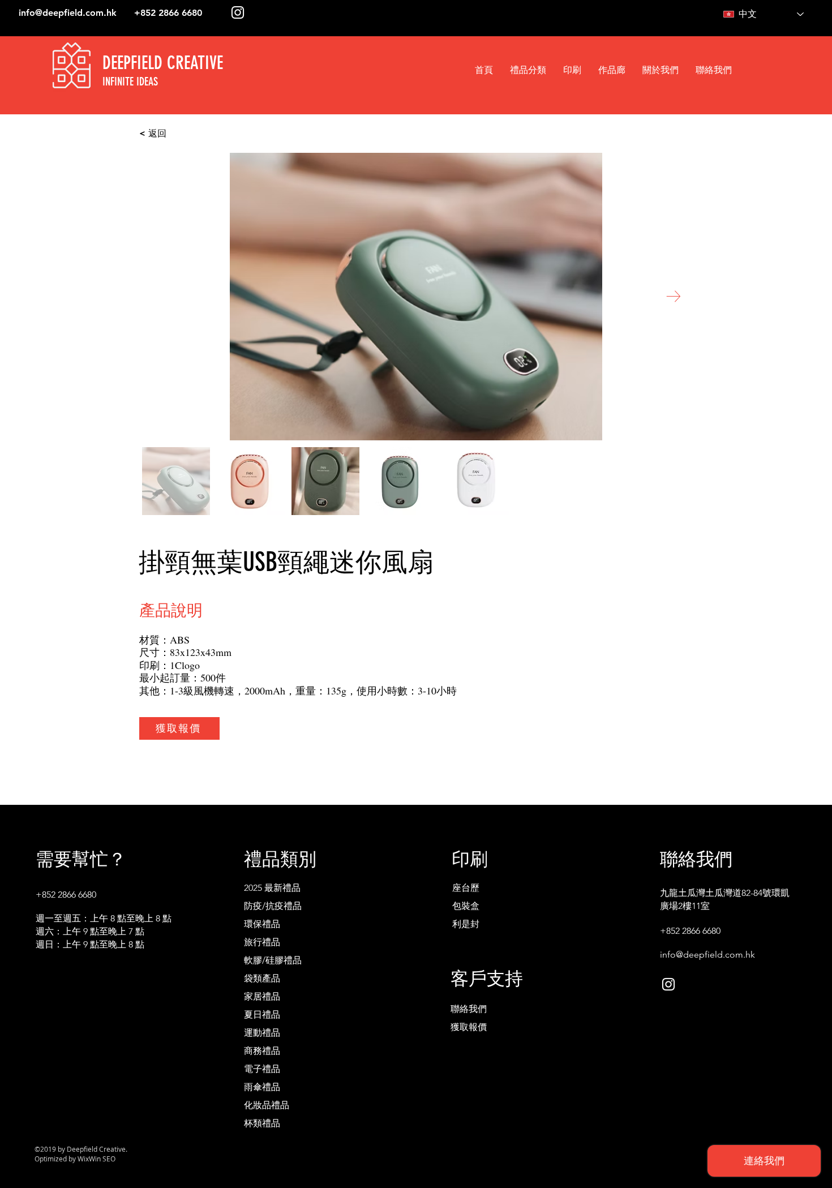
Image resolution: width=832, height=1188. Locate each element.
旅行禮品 (262, 942)
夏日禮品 (262, 1014)
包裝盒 (465, 905)
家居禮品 (262, 996)
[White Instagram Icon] (237, 12)
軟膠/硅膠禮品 (273, 960)
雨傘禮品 (262, 1087)
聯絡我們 (469, 1008)
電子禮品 (262, 1068)
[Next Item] (673, 296)
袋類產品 (262, 978)
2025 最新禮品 (272, 887)
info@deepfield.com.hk (68, 12)
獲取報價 (469, 1027)
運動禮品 (262, 1032)
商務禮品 (262, 1050)
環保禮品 (262, 924)
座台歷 (465, 887)
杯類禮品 (262, 1123)
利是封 (465, 924)
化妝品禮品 (266, 1105)
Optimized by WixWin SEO (75, 1158)
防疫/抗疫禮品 (273, 905)
